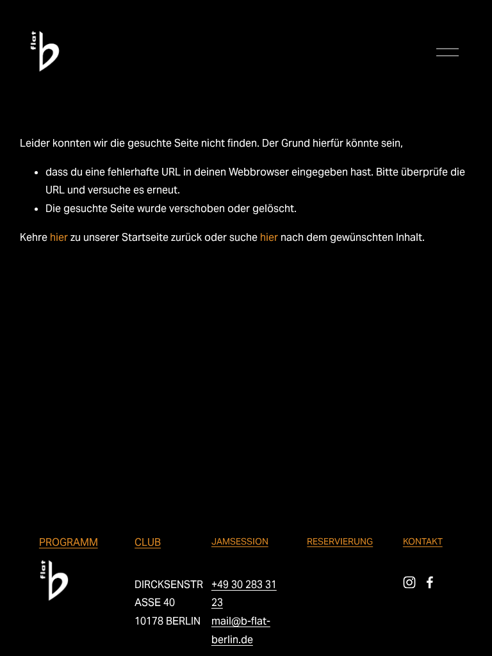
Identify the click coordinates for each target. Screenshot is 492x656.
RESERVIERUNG (340, 541)
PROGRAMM (68, 542)
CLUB (148, 542)
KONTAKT (423, 541)
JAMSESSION (239, 541)
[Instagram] (409, 582)
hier (59, 237)
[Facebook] (429, 582)
